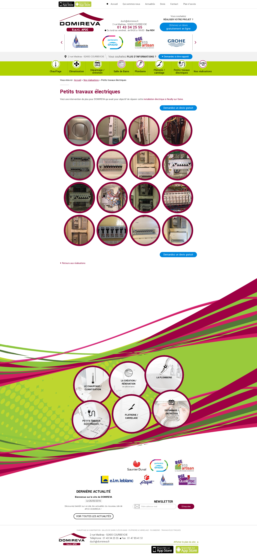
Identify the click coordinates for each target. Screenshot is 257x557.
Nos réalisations (203, 71)
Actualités (150, 4)
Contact (174, 4)
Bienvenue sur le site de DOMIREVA (93, 497)
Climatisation (76, 71)
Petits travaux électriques (182, 71)
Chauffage (55, 71)
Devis (162, 4)
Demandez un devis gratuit (178, 108)
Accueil (114, 4)
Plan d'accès (189, 4)
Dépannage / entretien (97, 71)
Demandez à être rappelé (176, 56)
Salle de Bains (121, 71)
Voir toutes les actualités (93, 516)
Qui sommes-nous (131, 4)
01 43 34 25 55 (129, 27)
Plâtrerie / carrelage (159, 71)
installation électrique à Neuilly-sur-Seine (163, 99)
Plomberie (140, 71)
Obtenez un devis (178, 27)
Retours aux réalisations (73, 263)
